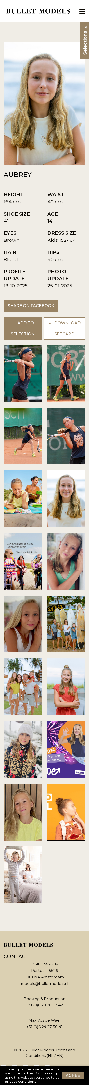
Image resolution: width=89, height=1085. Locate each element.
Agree (73, 1075)
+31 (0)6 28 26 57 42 (44, 1005)
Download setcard (67, 328)
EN (59, 1055)
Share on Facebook (31, 305)
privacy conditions (20, 1081)
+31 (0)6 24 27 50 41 (44, 1026)
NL (50, 1055)
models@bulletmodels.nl (44, 983)
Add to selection (23, 328)
